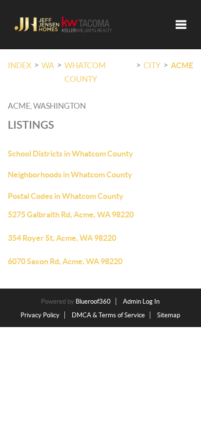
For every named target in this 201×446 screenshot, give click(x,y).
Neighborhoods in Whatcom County (70, 174)
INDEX (19, 65)
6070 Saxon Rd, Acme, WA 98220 (65, 261)
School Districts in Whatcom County (70, 153)
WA (47, 65)
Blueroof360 (93, 301)
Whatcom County (85, 72)
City (152, 65)
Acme (182, 65)
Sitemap (168, 315)
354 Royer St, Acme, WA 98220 (62, 238)
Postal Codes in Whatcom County (65, 196)
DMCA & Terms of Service (108, 315)
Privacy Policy (40, 315)
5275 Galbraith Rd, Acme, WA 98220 (71, 214)
